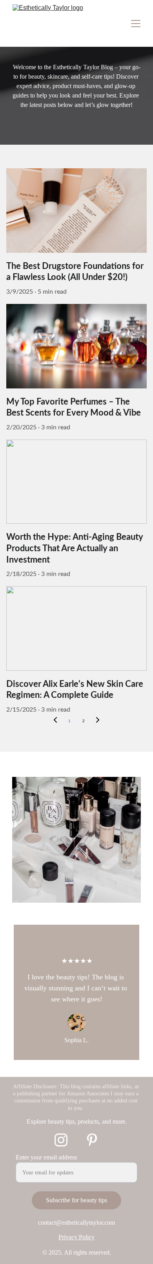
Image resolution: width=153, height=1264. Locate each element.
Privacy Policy (76, 1237)
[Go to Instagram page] (61, 1139)
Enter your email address (46, 1157)
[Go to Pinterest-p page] (92, 1139)
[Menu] (135, 23)
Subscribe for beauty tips (76, 1200)
